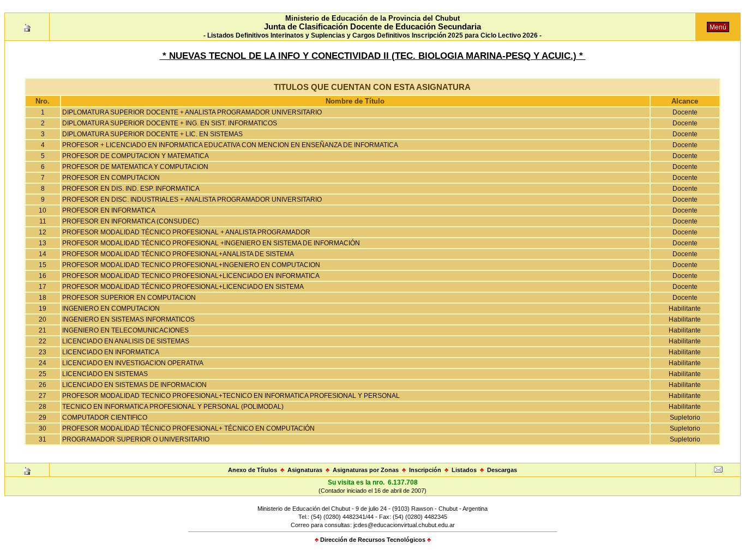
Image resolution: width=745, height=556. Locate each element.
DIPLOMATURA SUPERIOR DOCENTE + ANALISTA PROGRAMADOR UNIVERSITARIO (192, 112)
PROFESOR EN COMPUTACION (111, 178)
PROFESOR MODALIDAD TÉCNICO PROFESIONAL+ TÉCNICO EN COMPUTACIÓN (188, 428)
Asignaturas (304, 470)
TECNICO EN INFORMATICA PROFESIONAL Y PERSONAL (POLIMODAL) (173, 406)
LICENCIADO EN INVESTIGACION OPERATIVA (132, 363)
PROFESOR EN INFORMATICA (108, 210)
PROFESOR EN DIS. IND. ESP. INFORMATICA (131, 188)
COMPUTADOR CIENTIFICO (104, 417)
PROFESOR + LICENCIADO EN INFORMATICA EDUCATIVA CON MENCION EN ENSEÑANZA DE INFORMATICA (230, 145)
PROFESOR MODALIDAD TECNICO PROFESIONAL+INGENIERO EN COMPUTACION (191, 265)
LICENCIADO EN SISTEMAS (105, 374)
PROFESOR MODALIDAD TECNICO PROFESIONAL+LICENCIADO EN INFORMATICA (191, 276)
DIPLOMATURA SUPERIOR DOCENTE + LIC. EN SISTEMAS (152, 134)
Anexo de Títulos (252, 470)
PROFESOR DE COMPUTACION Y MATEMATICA (135, 156)
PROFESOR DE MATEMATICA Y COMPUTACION (135, 167)
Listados (464, 470)
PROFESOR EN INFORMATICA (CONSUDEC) (130, 221)
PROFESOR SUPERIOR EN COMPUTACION (129, 297)
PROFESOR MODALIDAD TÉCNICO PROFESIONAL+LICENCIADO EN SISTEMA (183, 287)
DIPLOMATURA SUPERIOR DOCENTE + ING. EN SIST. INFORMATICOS (169, 123)
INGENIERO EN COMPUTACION (111, 308)
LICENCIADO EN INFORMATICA (110, 352)
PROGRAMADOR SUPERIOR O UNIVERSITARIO (135, 439)
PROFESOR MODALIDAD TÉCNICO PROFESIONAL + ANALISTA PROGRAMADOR (186, 232)
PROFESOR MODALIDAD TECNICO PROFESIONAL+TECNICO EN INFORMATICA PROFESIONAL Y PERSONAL (231, 396)
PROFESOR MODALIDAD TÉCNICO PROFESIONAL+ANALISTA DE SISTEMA (178, 254)
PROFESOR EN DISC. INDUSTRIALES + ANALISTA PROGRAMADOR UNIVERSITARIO (192, 199)
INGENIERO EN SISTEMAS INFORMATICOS (128, 319)
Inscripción (425, 470)
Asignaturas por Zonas (366, 470)
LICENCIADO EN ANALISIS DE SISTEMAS (125, 341)
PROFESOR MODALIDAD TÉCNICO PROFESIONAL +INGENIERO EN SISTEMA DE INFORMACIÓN (211, 243)
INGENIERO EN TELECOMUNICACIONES (125, 330)
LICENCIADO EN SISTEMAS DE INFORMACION (134, 385)
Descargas (502, 470)
